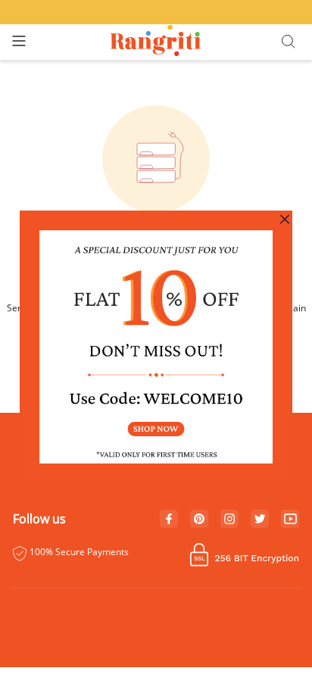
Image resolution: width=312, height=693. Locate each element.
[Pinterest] (199, 519)
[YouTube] (290, 519)
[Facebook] (168, 519)
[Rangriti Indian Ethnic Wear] (156, 42)
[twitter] (260, 519)
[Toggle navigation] (19, 42)
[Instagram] (229, 519)
